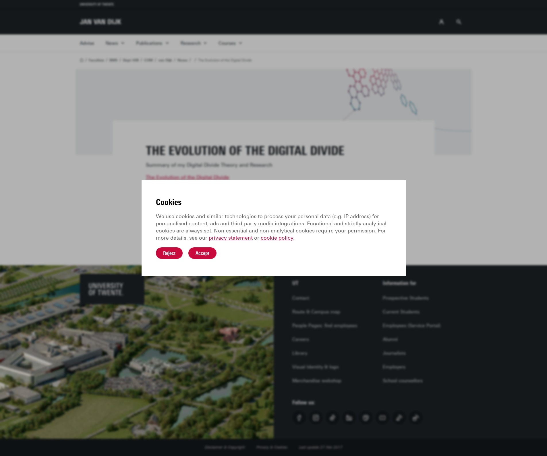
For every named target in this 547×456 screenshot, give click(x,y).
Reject (169, 253)
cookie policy (277, 238)
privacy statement (231, 238)
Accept (202, 253)
